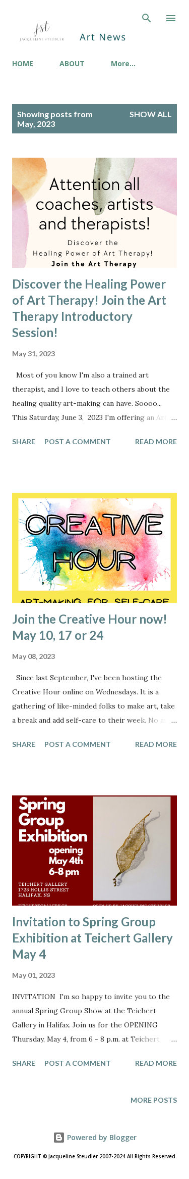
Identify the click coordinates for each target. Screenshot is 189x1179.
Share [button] (23, 441)
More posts (154, 1100)
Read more (156, 441)
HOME (22, 63)
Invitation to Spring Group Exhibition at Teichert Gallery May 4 (92, 937)
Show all (151, 114)
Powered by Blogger (101, 1137)
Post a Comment (77, 441)
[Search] (147, 18)
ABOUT (72, 63)
